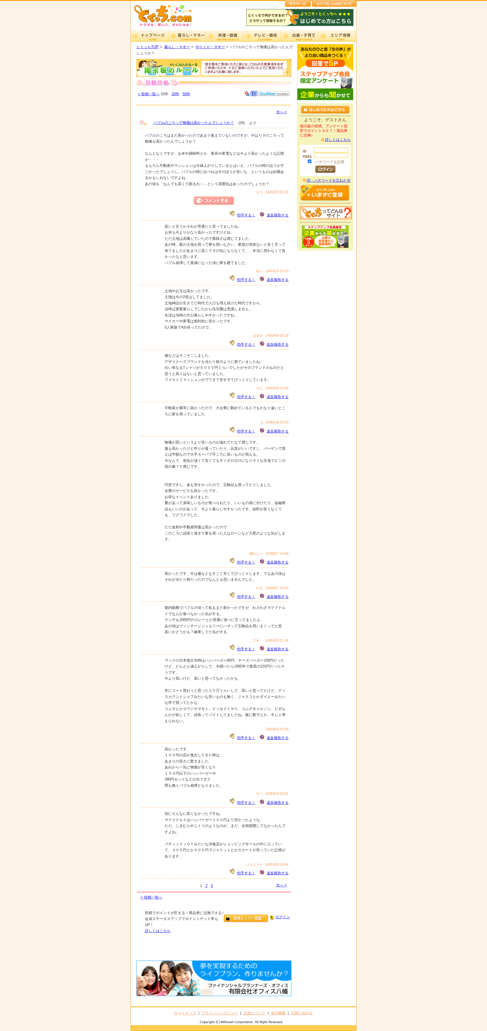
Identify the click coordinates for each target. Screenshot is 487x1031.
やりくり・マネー (210, 47)
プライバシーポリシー (220, 1013)
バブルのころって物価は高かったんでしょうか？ (193, 123)
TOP (150, 36)
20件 (175, 94)
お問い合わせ (302, 1013)
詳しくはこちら (158, 931)
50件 (186, 94)
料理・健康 (225, 36)
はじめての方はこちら (325, 109)
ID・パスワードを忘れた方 (329, 180)
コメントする (214, 200)
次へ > (281, 112)
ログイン (282, 917)
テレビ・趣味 (262, 36)
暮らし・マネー (187, 36)
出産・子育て (299, 36)
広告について (254, 1013)
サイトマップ (185, 1013)
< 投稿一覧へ (149, 94)
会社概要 (278, 1013)
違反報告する (278, 215)
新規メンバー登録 (246, 918)
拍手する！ (246, 215)
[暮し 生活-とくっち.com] (167, 27)
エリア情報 (337, 36)
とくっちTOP (147, 47)
